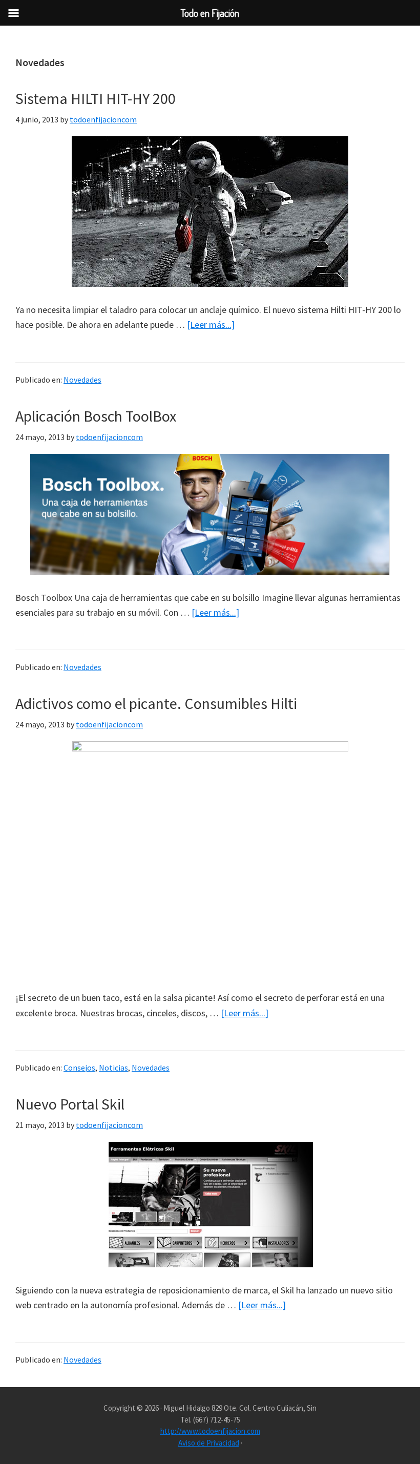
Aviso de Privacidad (208, 1443)
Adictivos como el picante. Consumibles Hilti (156, 703)
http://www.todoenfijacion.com (210, 1431)
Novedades (82, 379)
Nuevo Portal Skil (69, 1104)
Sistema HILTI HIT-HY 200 (95, 98)
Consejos (79, 1067)
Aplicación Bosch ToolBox (95, 416)
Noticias (113, 1067)
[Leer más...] (211, 325)
